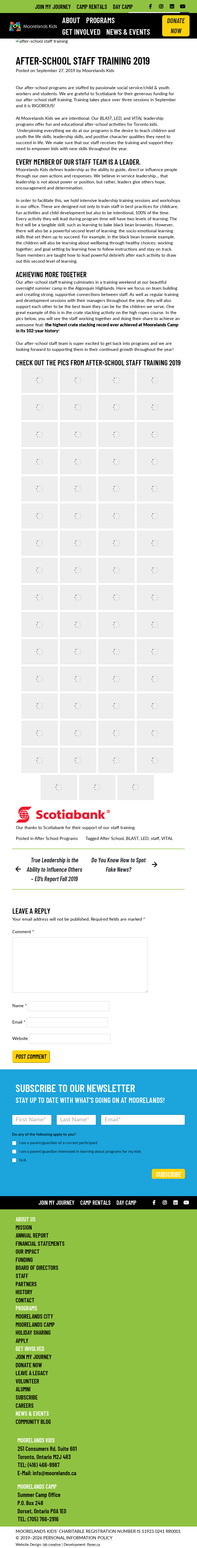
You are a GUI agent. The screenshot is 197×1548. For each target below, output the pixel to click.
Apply (22, 1340)
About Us (26, 1219)
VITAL (167, 839)
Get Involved (81, 31)
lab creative (52, 1545)
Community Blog (33, 1421)
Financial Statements (40, 1243)
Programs (100, 20)
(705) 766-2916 (43, 1518)
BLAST (132, 839)
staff (155, 839)
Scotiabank (105, 94)
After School (112, 839)
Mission (24, 1227)
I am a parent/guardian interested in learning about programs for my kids (80, 1151)
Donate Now (29, 1364)
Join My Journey (53, 6)
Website (20, 1039)
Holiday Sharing (33, 1332)
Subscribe (168, 1174)
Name (19, 1006)
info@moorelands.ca (54, 1472)
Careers (25, 1405)
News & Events (128, 31)
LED (145, 839)
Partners (26, 1283)
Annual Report (32, 1235)
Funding (24, 1259)
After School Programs (56, 839)
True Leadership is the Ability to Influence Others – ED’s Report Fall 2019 (54, 869)
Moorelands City (34, 1316)
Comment (23, 932)
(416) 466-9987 (44, 1464)
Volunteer (27, 1381)
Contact (25, 1300)
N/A (22, 1160)
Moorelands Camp (35, 1324)
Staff (22, 1275)
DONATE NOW (176, 25)
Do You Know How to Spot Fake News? (118, 864)
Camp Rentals (92, 6)
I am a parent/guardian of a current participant (58, 1143)
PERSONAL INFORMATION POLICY (77, 1538)
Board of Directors (37, 1267)
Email (18, 1022)
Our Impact (28, 1251)
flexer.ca (93, 1545)
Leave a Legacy (32, 1372)
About (71, 20)
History (24, 1291)
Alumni (23, 1389)
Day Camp (123, 6)
